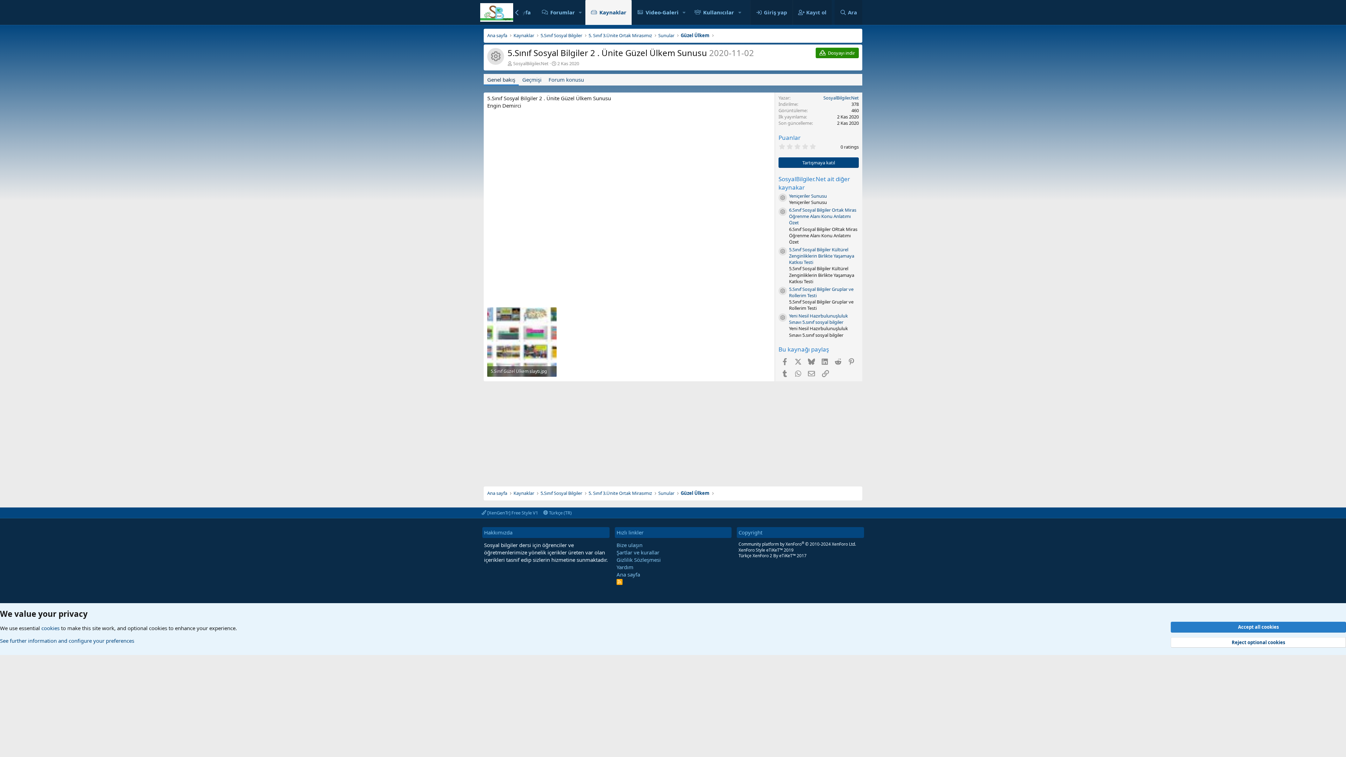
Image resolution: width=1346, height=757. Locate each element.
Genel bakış (501, 79)
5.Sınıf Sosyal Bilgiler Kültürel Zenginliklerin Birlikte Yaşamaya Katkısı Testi (821, 255)
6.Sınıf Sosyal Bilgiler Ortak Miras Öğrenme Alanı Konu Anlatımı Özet (822, 216)
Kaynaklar (612, 12)
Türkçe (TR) (560, 513)
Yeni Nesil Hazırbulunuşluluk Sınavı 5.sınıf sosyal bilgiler (818, 319)
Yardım (625, 567)
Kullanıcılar (718, 12)
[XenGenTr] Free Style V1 (512, 513)
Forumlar (562, 12)
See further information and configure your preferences (67, 640)
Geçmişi (532, 79)
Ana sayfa (628, 574)
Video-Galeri (662, 12)
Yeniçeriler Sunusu (808, 196)
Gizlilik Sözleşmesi (639, 559)
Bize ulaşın (630, 544)
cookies (50, 628)
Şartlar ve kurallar (638, 552)
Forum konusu (566, 79)
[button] (580, 12)
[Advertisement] (673, 430)
